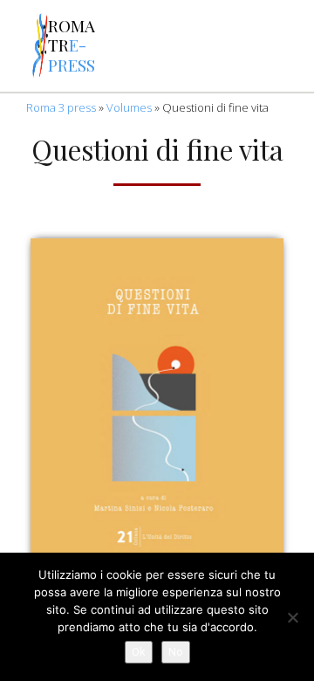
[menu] (16, 46)
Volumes (129, 107)
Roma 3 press (61, 107)
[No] (292, 617)
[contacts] (123, 46)
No (175, 651)
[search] (169, 46)
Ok (139, 651)
